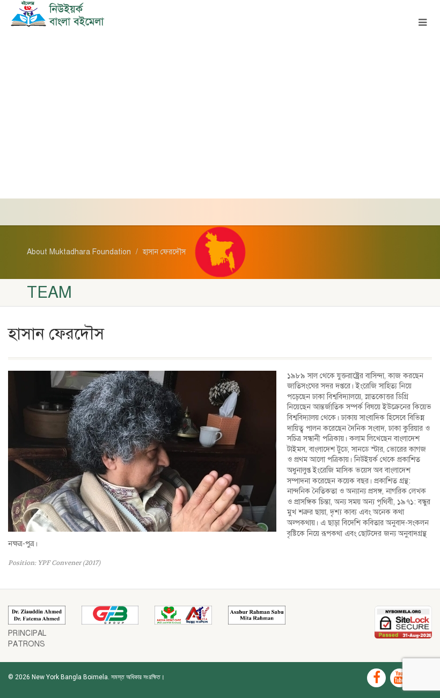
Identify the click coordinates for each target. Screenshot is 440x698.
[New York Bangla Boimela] (110, 13)
